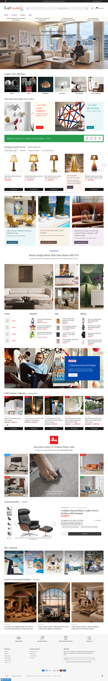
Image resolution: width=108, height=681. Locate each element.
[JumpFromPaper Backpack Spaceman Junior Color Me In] (33, 334)
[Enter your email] (93, 658)
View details (24, 501)
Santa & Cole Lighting (34, 150)
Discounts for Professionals (93, 19)
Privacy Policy (7, 660)
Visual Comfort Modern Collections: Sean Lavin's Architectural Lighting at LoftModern (53, 628)
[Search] (87, 8)
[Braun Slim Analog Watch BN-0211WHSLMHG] (83, 321)
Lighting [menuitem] (22, 15)
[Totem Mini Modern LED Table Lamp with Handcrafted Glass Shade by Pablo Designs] (74, 405)
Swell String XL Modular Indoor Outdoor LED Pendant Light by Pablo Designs (93, 420)
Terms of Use (7, 662)
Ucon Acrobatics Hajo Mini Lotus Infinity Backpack (69, 327)
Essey (28, 93)
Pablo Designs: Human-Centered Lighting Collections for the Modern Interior (84, 628)
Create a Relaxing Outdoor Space (68, 19)
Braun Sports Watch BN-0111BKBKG (94, 334)
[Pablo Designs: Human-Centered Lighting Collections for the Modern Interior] (87, 602)
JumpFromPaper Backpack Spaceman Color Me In (44, 326)
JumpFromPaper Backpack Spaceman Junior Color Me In (44, 334)
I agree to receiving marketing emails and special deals (78, 661)
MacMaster (45, 93)
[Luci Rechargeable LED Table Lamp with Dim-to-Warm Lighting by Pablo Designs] (54, 405)
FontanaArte (62, 93)
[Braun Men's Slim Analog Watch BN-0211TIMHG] (83, 327)
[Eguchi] (34, 563)
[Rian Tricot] (74, 563)
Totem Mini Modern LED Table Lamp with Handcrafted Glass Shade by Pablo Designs (73, 420)
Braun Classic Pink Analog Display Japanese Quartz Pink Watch (95, 341)
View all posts (36, 579)
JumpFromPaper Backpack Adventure (44, 320)
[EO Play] (54, 563)
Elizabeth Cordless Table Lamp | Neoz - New (13, 177)
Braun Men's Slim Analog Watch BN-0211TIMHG (94, 326)
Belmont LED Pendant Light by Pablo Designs (12, 419)
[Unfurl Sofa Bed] (92, 464)
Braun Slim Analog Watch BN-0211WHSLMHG (94, 320)
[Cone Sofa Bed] (16, 486)
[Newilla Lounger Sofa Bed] (54, 475)
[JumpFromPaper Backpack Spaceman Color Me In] (33, 327)
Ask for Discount (33, 651)
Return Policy (7, 658)
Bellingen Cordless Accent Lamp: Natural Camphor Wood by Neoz (93, 177)
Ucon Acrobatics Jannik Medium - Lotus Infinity (68, 333)
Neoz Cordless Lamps (11, 150)
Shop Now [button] (48, 138)
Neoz (5, 174)
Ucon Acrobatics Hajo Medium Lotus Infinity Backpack (68, 320)
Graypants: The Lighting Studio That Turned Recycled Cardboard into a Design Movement (18, 628)
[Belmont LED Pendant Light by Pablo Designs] (13, 405)
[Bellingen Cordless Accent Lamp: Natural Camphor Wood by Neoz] (94, 163)
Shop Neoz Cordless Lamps (34, 147)
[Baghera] (94, 563)
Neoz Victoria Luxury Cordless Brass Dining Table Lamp (53, 177)
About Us (6, 653)
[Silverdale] (5, 425)
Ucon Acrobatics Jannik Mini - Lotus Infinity (70, 340)
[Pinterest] (5, 1)
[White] (10, 425)
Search (6, 651)
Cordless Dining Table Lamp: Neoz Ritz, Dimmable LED (34, 177)
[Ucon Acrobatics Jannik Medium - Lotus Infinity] (58, 334)
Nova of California (96, 93)
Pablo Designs (7, 416)
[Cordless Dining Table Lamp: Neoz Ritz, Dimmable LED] (34, 163)
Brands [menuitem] (6, 15)
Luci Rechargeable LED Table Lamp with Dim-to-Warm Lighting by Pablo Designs (53, 420)
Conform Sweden (65, 507)
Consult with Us (42, 19)
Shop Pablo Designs (33, 393)
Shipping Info (7, 655)
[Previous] (4, 85)
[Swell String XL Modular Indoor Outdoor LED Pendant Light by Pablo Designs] (94, 405)
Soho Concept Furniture (47, 150)
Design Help (32, 653)
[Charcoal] (8, 425)
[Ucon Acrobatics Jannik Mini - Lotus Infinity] (58, 341)
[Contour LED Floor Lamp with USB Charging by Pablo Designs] (34, 405)
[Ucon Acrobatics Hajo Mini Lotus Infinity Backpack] (58, 328)
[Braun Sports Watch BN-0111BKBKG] (83, 334)
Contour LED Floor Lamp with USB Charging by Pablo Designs (34, 419)
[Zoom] (54, 509)
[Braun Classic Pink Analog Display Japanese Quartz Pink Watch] (83, 342)
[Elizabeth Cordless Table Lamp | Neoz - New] (13, 163)
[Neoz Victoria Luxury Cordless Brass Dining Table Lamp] (54, 163)
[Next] (103, 85)
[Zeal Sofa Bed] (92, 486)
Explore (70, 187)
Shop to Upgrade (16, 19)
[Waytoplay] (14, 563)
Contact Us (32, 658)
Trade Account (33, 655)
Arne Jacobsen (79, 93)
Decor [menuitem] (30, 15)
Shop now (90, 127)
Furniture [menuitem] (14, 15)
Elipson (12, 93)
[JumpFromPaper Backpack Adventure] (33, 321)
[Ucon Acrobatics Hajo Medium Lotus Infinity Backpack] (58, 321)
